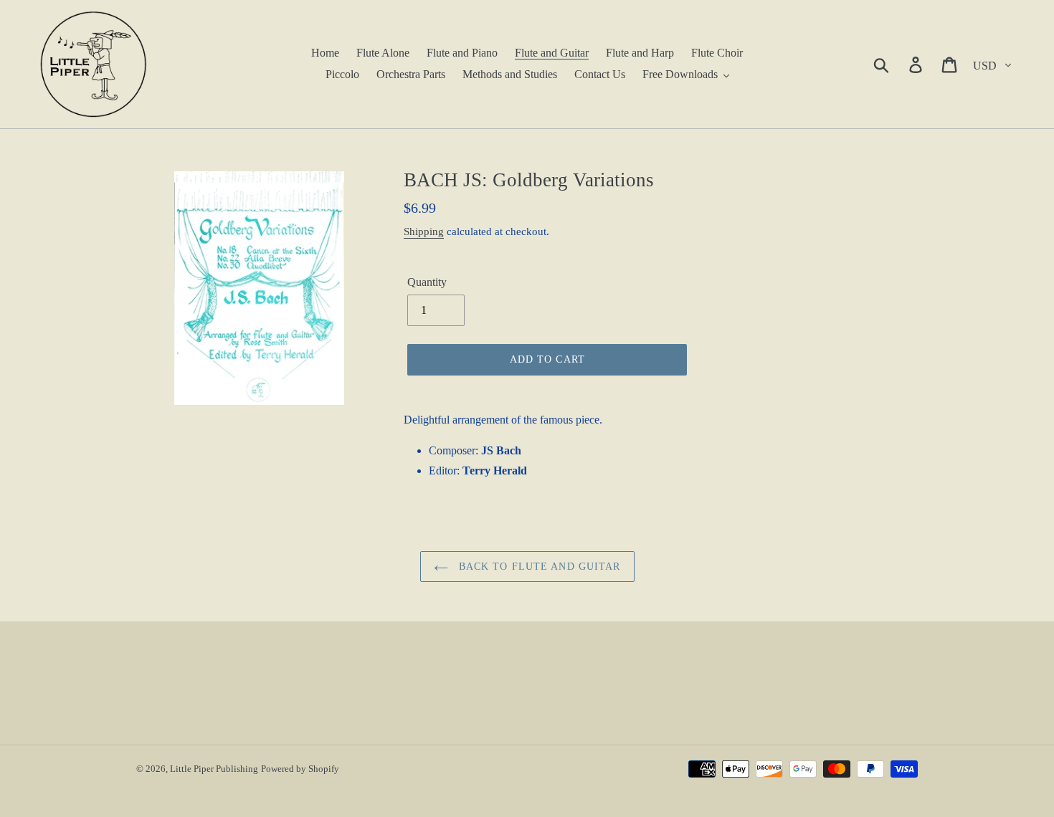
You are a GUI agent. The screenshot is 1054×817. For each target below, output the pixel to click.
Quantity (427, 282)
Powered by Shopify (300, 768)
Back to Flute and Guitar (538, 566)
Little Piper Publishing (214, 768)
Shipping (424, 231)
